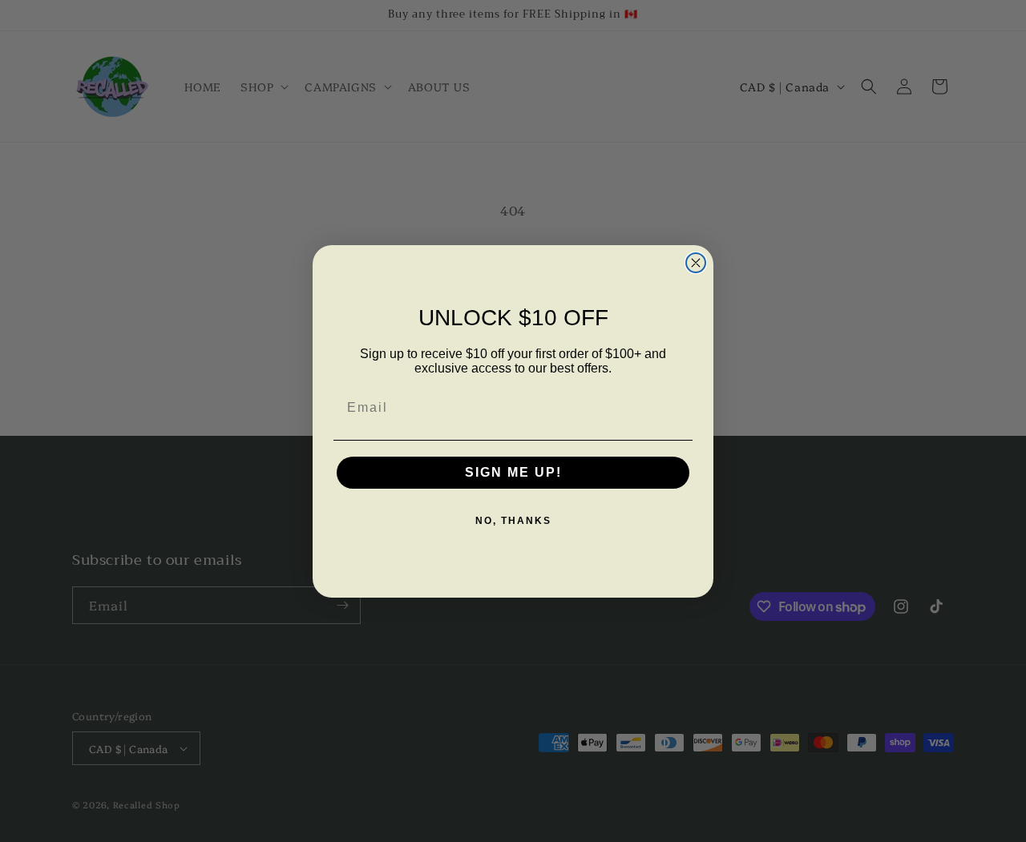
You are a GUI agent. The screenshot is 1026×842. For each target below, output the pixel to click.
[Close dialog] (695, 262)
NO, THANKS (513, 520)
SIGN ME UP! (513, 472)
